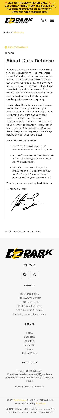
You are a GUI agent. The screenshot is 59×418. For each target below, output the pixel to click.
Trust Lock (41, 403)
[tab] (24, 49)
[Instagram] (34, 274)
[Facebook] (24, 274)
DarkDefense (20, 400)
